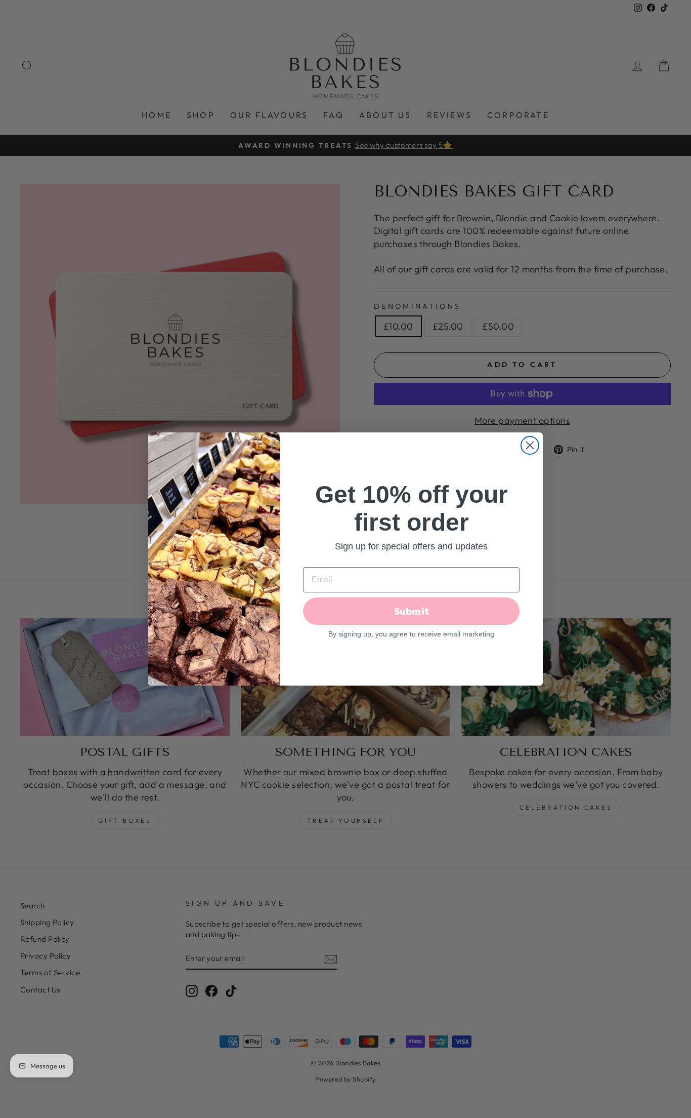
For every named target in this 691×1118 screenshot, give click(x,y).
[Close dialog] (530, 445)
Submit (411, 611)
